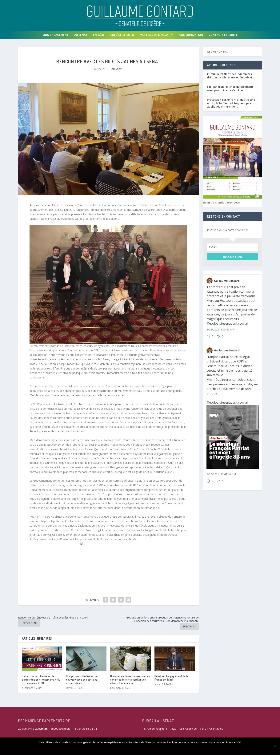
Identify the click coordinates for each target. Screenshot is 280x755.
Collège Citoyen (122, 35)
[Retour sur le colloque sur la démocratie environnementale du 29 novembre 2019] (42, 658)
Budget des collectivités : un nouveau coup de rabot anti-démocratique (82, 679)
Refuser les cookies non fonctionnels (127, 748)
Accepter (87, 748)
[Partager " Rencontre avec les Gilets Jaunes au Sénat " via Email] (128, 599)
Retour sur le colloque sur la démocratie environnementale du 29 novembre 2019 (41, 679)
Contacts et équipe (223, 35)
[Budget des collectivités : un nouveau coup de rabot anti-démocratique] (86, 658)
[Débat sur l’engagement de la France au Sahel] (174, 658)
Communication (191, 35)
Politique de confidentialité (181, 748)
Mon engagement (55, 35)
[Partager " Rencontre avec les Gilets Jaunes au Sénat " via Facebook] (105, 599)
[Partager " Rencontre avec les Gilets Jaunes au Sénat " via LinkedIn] (121, 599)
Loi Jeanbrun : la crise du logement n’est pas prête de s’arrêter (230, 88)
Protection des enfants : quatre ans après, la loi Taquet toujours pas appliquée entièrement (231, 103)
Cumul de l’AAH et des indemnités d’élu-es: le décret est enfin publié (229, 75)
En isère (99, 35)
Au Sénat (80, 35)
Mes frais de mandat (155, 35)
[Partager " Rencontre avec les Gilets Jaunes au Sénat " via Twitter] (113, 599)
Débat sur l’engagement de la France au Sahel (171, 677)
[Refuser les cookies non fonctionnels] (275, 746)
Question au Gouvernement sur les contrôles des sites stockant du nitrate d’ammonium (130, 679)
